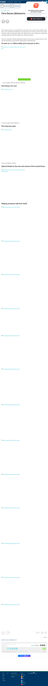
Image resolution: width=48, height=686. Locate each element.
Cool (19, 2)
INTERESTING (10, 2)
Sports (3, 678)
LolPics (3, 674)
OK (23, 676)
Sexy (7, 673)
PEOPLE (15, 2)
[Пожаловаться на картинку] (16, 76)
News (8, 10)
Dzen (23, 684)
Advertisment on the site (15, 674)
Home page (3, 10)
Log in (32, 645)
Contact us (29, 673)
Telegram (24, 682)
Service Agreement (14, 673)
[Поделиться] (42, 633)
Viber (23, 678)
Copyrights (12, 676)
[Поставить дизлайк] (8, 633)
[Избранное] (45, 633)
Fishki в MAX (24, 655)
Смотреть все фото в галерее (24, 79)
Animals (3, 680)
